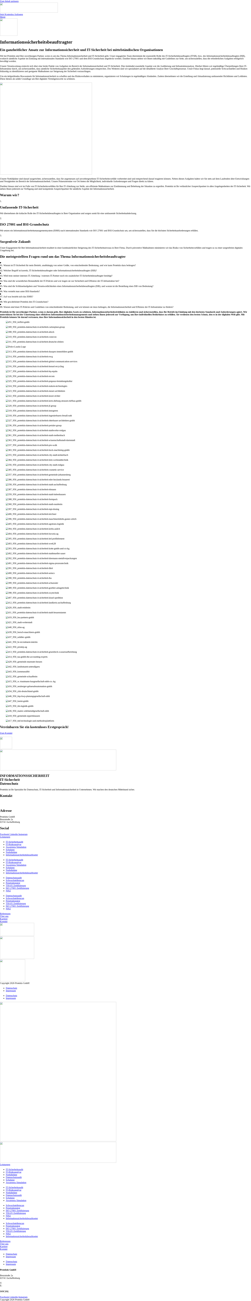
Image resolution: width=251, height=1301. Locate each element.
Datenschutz (11, 988)
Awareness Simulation (16, 847)
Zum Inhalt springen (9, 1)
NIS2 (8, 891)
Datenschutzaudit (14, 878)
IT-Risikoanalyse (13, 844)
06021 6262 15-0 (10, 802)
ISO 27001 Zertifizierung (17, 888)
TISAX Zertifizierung (16, 885)
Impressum (11, 990)
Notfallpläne (11, 852)
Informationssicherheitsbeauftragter (22, 855)
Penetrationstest (13, 883)
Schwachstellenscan (15, 880)
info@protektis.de (11, 804)
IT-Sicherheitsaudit (14, 842)
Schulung (10, 849)
